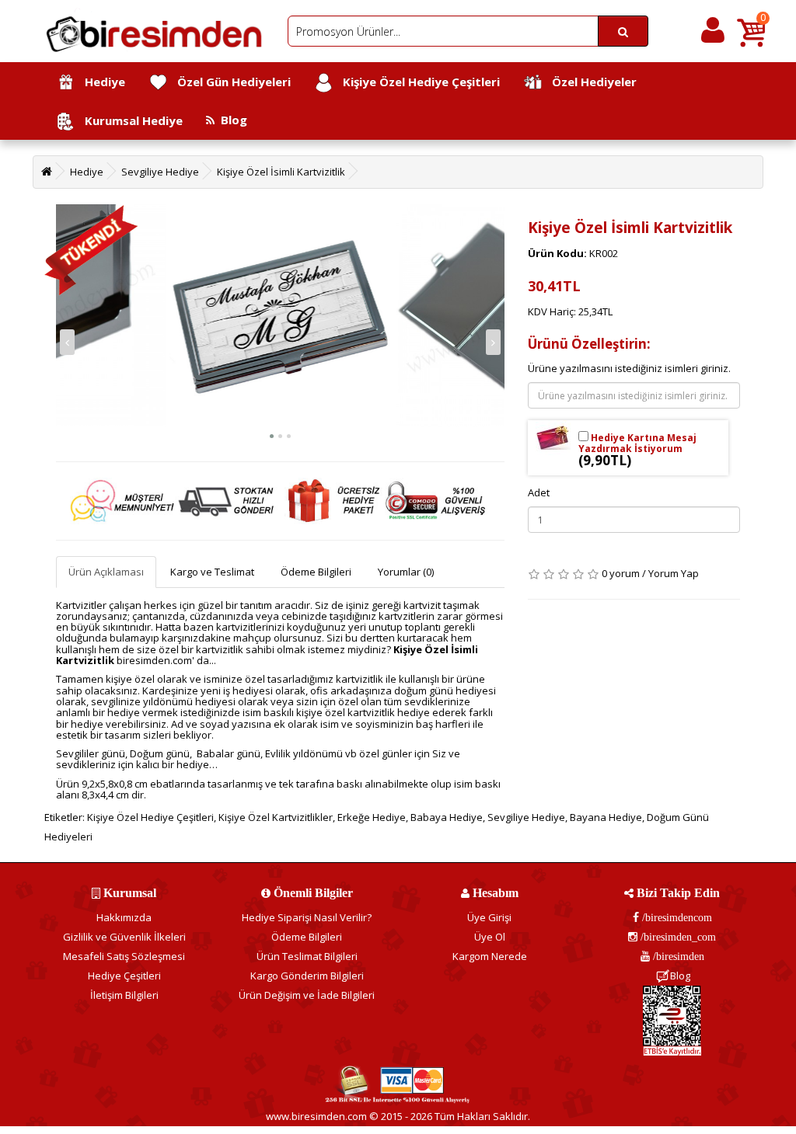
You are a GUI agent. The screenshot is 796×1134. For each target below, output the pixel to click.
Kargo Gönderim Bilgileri (307, 976)
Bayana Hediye (606, 817)
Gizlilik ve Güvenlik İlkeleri (124, 937)
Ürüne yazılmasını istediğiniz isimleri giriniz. (629, 368)
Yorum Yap (673, 573)
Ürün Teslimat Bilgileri (307, 956)
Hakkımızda (124, 917)
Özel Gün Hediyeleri (229, 81)
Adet (539, 492)
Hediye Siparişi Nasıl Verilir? (307, 917)
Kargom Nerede (489, 956)
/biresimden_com (676, 936)
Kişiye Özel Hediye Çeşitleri (416, 81)
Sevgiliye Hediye (160, 172)
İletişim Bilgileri (124, 995)
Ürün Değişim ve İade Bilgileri (307, 995)
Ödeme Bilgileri (316, 572)
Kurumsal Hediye (129, 120)
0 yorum (621, 573)
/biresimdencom (675, 917)
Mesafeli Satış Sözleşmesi (124, 956)
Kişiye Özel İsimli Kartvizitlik (281, 172)
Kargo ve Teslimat (212, 572)
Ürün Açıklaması (106, 572)
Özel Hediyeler (590, 81)
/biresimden (677, 956)
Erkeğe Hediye (371, 817)
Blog (231, 119)
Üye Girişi (489, 917)
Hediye (100, 81)
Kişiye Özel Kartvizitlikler (275, 817)
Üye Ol (489, 937)
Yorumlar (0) (406, 572)
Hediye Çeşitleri (124, 976)
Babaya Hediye (446, 817)
